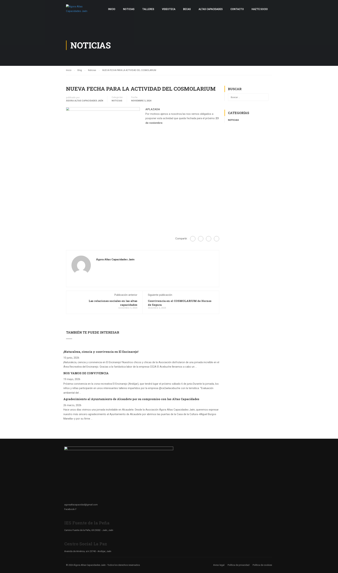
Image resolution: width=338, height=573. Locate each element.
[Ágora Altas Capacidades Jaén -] (79, 10)
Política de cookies (262, 565)
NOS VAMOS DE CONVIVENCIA (86, 373)
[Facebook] (192, 238)
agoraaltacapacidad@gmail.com (81, 504)
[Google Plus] (200, 238)
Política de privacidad (238, 565)
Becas (187, 9)
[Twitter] (208, 238)
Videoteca (168, 9)
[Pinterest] (216, 238)
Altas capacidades (211, 9)
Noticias (128, 9)
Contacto (237, 9)
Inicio (111, 9)
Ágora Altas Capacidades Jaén (84, 100)
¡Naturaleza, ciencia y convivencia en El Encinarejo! (100, 351)
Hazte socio (260, 9)
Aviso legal (218, 565)
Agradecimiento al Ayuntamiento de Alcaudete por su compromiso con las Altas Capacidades (131, 399)
